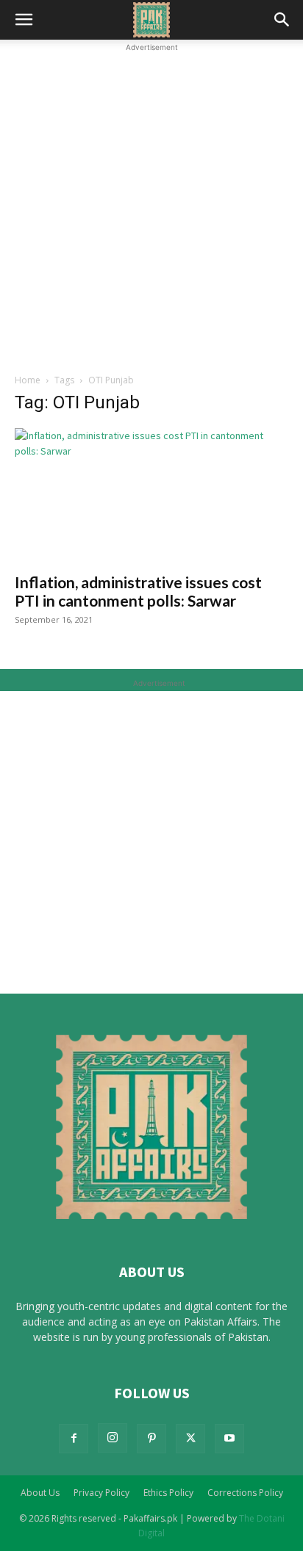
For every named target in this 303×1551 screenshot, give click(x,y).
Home (27, 380)
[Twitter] (190, 1438)
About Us (40, 1492)
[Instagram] (112, 1438)
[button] (23, 20)
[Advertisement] (151, 206)
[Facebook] (73, 1438)
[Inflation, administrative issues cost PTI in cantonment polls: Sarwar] (151, 495)
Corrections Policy (245, 1492)
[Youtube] (229, 1438)
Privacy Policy (101, 1492)
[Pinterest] (151, 1438)
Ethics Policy (168, 1492)
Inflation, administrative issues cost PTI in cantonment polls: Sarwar (138, 591)
